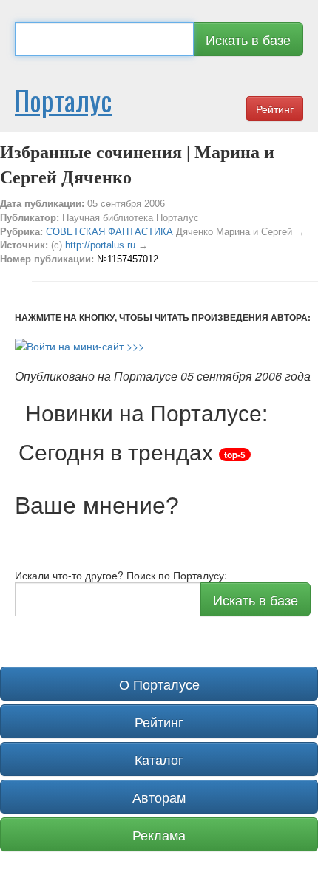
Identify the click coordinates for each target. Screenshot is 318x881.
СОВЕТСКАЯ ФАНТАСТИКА (109, 231)
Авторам (159, 796)
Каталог (159, 759)
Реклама (159, 834)
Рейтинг (275, 108)
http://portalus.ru (100, 245)
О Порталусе (159, 683)
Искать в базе (248, 39)
